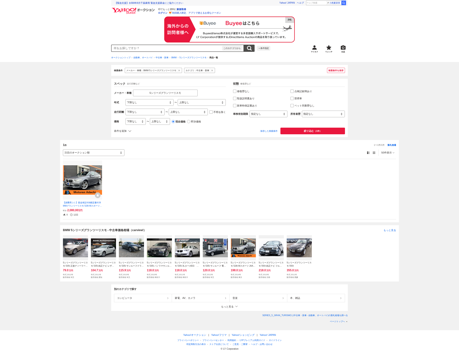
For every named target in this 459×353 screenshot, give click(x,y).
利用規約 (232, 340)
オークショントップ (121, 57)
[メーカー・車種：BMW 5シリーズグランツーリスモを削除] (179, 70)
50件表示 (386, 152)
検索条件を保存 (336, 70)
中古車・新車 (162, 57)
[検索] (343, 3)
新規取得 (181, 9)
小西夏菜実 (334, 3)
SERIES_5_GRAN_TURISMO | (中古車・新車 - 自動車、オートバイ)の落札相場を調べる (305, 315)
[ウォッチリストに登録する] (98, 195)
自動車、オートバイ (143, 57)
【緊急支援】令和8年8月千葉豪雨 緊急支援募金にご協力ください (149, 3)
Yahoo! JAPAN (287, 2)
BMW (174, 57)
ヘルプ (300, 2)
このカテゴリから (232, 48)
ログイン (162, 12)
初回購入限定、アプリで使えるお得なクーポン (196, 12)
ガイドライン (275, 340)
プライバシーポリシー (188, 340)
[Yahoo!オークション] (133, 9)
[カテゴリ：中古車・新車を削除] (212, 70)
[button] (229, 306)
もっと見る (390, 230)
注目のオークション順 (77, 152)
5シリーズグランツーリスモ (193, 57)
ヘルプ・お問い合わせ (262, 344)
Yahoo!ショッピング (243, 334)
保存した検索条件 (269, 131)
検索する (249, 48)
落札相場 (391, 145)
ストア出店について (219, 344)
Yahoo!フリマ (219, 334)
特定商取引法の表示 (196, 344)
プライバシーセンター (213, 340)
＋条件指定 (263, 48)
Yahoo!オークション (194, 334)
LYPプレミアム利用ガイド (252, 340)
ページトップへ (337, 321)
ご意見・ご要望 (239, 344)
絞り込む (313, 130)
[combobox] (167, 48)
